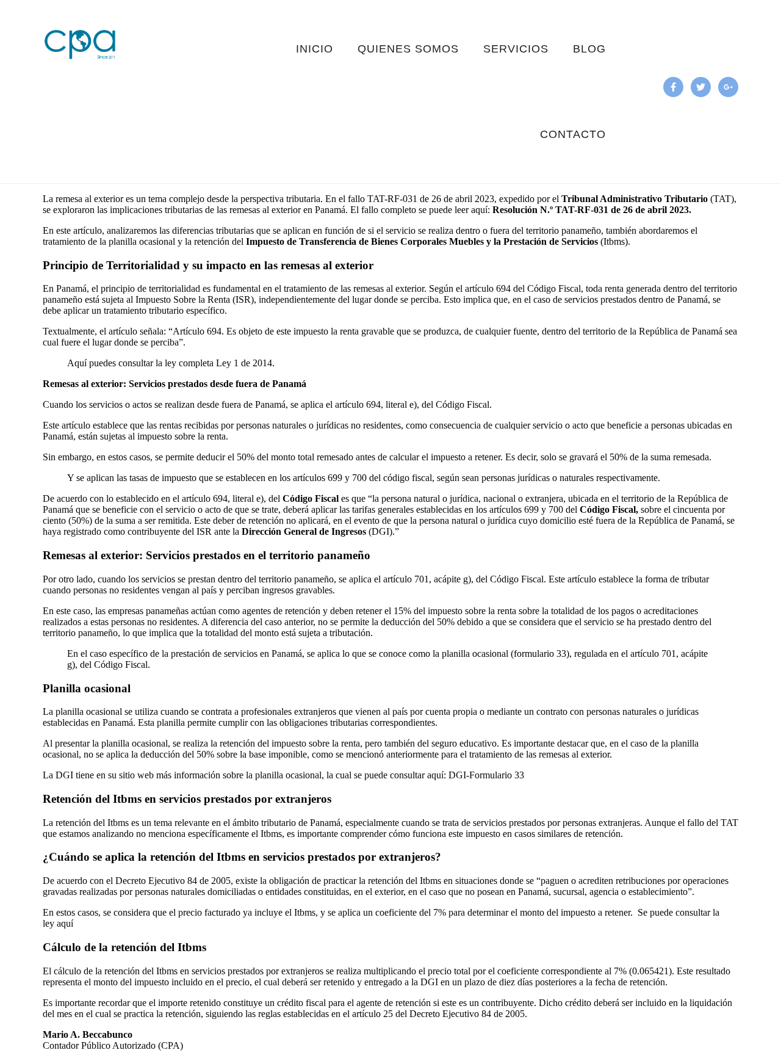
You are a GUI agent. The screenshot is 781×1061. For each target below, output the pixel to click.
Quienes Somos (408, 49)
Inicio (314, 49)
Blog (589, 49)
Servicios (516, 49)
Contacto (573, 134)
